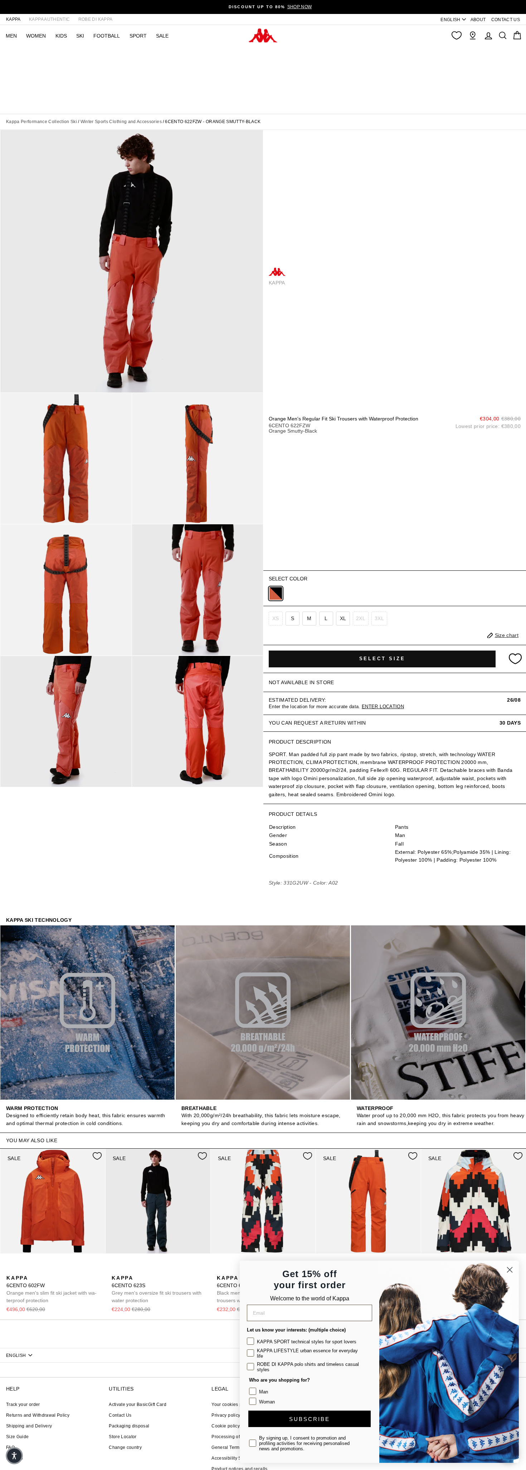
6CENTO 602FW (51, 1289)
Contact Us (120, 1415)
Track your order (23, 1404)
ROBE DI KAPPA (95, 19)
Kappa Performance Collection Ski (41, 122)
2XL (360, 618)
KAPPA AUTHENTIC (49, 19)
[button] (14, 1455)
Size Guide (17, 1436)
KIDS (61, 36)
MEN (11, 36)
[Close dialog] (509, 1270)
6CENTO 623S (156, 1289)
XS (275, 618)
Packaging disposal (129, 1425)
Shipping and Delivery (29, 1425)
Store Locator (123, 1436)
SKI (80, 36)
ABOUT (478, 19)
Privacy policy (225, 1415)
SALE (162, 36)
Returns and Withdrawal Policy (37, 1415)
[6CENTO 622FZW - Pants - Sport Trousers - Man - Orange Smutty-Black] (276, 593)
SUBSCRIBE (309, 1419)
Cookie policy (225, 1425)
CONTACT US (505, 19)
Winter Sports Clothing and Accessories (121, 122)
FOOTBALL (106, 36)
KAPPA (13, 19)
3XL (379, 618)
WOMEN (36, 36)
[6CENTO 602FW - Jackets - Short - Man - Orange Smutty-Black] (11, 1270)
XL (343, 618)
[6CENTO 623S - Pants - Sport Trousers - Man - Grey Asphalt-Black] (116, 1270)
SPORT (138, 36)
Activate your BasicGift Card (137, 1404)
